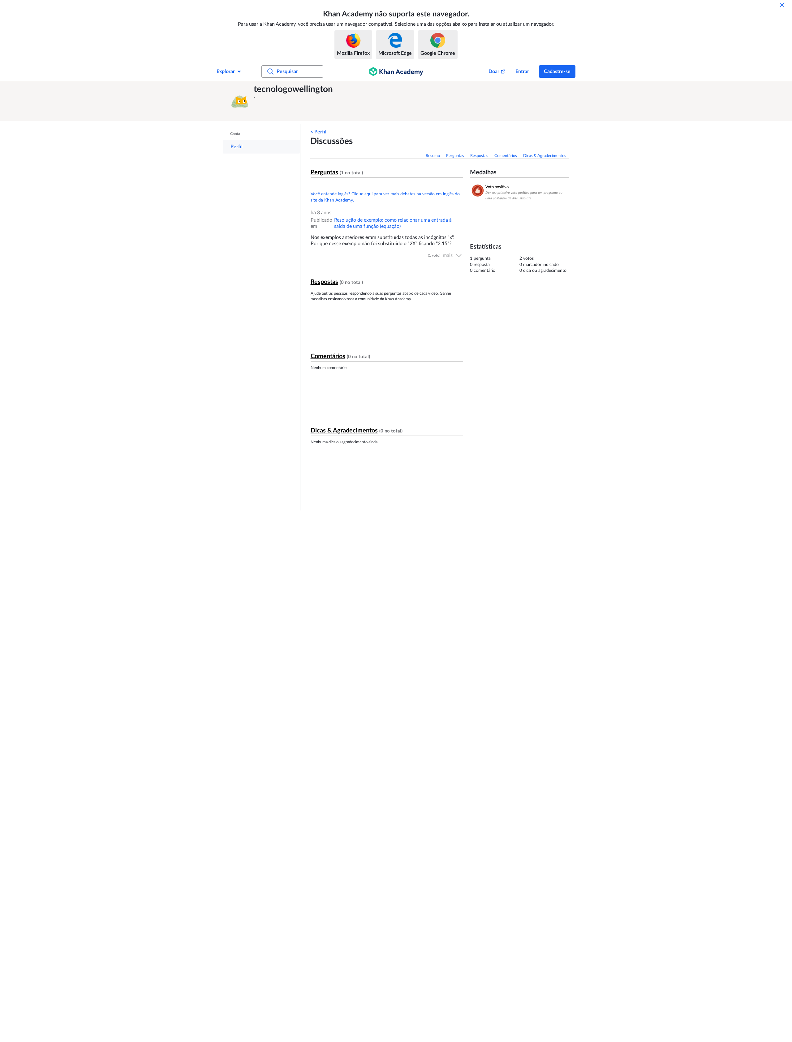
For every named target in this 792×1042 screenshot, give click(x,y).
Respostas (479, 156)
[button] (240, 101)
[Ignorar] (782, 5)
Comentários (505, 156)
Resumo (433, 156)
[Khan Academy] (396, 71)
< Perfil (318, 131)
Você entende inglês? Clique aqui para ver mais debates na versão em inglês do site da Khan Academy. (385, 197)
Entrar (522, 71)
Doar (494, 71)
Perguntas (455, 156)
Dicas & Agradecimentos (544, 156)
